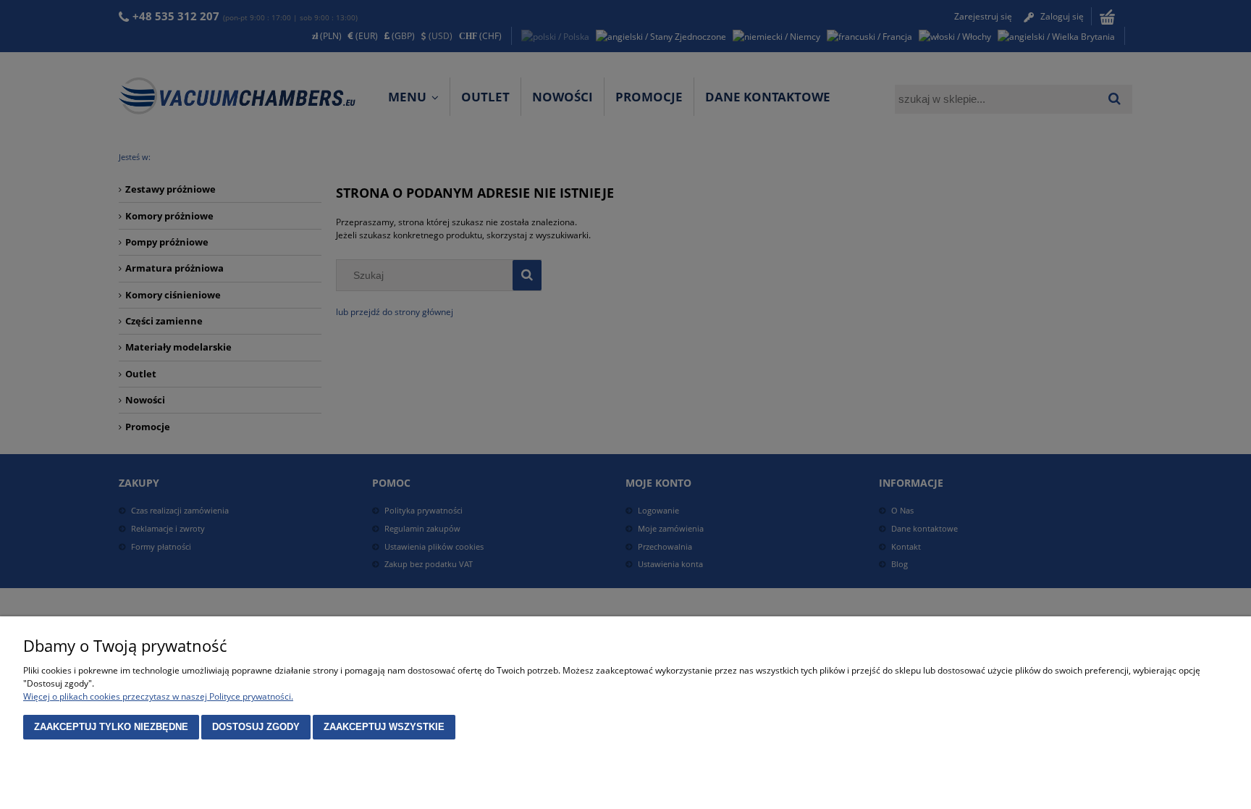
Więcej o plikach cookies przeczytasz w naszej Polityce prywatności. (158, 696)
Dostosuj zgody (256, 726)
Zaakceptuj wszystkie (384, 726)
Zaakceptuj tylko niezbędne (111, 726)
